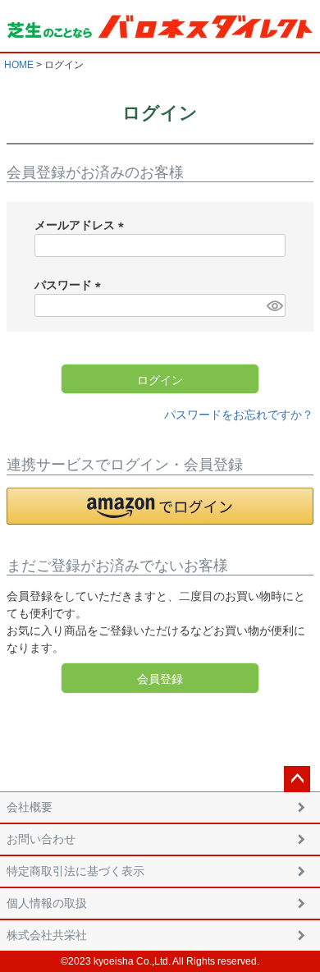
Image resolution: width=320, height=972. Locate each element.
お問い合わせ (41, 839)
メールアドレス (82, 225)
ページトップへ (297, 779)
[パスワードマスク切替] (274, 305)
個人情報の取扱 (47, 903)
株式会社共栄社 (47, 935)
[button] (160, 506)
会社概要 (30, 807)
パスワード (70, 284)
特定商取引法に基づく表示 (75, 871)
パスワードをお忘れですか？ (238, 414)
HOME (19, 65)
